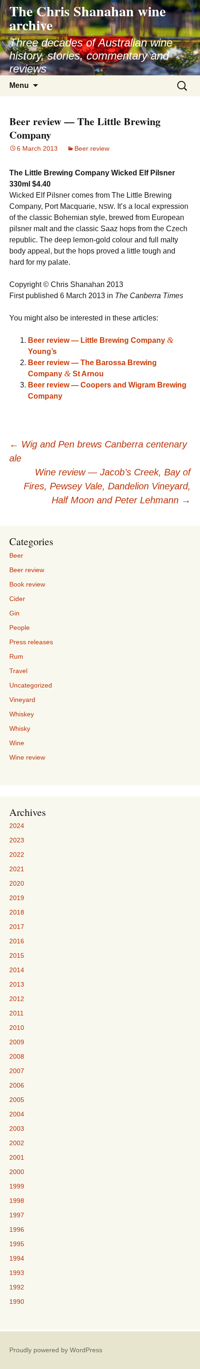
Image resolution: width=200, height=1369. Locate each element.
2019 (16, 898)
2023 (16, 840)
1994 (16, 1258)
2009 (16, 1042)
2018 (16, 912)
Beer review (91, 148)
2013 (16, 984)
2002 (16, 1143)
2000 (16, 1171)
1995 (16, 1244)
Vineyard (22, 699)
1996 (16, 1229)
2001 (16, 1157)
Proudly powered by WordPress (55, 1350)
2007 (16, 1071)
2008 (16, 1056)
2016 (16, 941)
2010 (16, 1027)
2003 (16, 1128)
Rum (16, 656)
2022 (16, 854)
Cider (17, 598)
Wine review (27, 757)
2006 (16, 1085)
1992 (16, 1287)
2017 (16, 926)
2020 (16, 883)
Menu (19, 85)
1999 (16, 1186)
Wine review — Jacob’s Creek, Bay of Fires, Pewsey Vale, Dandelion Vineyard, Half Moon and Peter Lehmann (107, 486)
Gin (14, 613)
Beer (16, 555)
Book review (27, 584)
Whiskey (21, 714)
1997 (16, 1215)
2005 (16, 1099)
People (19, 627)
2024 (16, 825)
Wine (16, 743)
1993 (16, 1272)
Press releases (31, 642)
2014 (16, 970)
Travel (18, 670)
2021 (16, 869)
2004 (16, 1114)
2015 (16, 955)
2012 (16, 998)
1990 (16, 1301)
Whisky (19, 728)
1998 (16, 1200)
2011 (16, 1013)
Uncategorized (30, 685)
